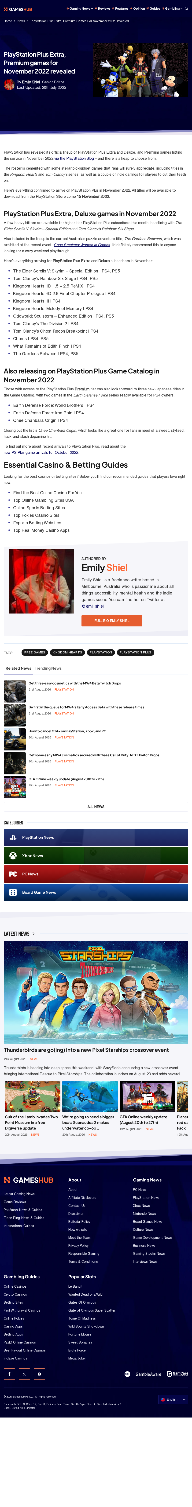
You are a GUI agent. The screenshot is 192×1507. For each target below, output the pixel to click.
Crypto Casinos (15, 1294)
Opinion (139, 8)
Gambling (172, 8)
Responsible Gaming (83, 1253)
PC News (30, 873)
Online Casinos (15, 1286)
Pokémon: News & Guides (23, 1210)
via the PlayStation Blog (74, 158)
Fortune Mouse (79, 1334)
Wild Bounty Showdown (86, 1326)
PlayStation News (38, 837)
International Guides (19, 1226)
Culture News (143, 1229)
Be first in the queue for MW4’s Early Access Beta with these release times (86, 707)
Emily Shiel (31, 82)
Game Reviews (15, 1202)
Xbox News (32, 855)
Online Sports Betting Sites (39, 507)
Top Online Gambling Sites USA (43, 500)
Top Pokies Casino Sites (36, 515)
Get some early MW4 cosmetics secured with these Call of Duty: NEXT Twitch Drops (94, 755)
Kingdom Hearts (67, 652)
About (73, 1190)
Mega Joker (77, 1358)
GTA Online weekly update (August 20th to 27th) (66, 779)
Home (8, 21)
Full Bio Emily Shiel (112, 621)
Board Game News (39, 892)
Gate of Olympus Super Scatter (91, 1310)
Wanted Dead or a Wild (85, 1294)
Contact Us (76, 1206)
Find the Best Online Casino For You (47, 492)
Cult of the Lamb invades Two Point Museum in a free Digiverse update (31, 1122)
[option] (32, 1109)
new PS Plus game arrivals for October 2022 (41, 452)
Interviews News (145, 1261)
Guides (155, 8)
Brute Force (77, 1350)
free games (34, 652)
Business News (144, 1245)
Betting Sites (13, 1302)
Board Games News (147, 1221)
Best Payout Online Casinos (25, 1350)
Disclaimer (75, 1214)
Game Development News (152, 1237)
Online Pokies (14, 1318)
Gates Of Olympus (82, 1302)
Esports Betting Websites (37, 522)
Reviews (104, 8)
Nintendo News (144, 1214)
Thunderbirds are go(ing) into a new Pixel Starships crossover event (86, 1049)
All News (96, 807)
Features (122, 8)
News (21, 21)
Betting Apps (13, 1334)
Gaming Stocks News (149, 1253)
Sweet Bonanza (80, 1342)
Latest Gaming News (19, 1194)
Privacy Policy (78, 1245)
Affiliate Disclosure (82, 1198)
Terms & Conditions (83, 1261)
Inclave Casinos (15, 1358)
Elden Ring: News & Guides (24, 1218)
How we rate (77, 1229)
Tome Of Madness (82, 1318)
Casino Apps (13, 1326)
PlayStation (101, 652)
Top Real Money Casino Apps (41, 530)
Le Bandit (75, 1286)
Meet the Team (79, 1237)
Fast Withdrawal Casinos (22, 1310)
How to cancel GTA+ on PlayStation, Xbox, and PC (67, 731)
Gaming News (80, 8)
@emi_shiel (92, 606)
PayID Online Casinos (20, 1342)
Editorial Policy (79, 1221)
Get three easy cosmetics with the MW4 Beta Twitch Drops (75, 683)
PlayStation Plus (135, 652)
